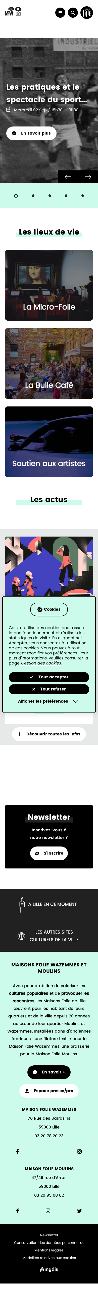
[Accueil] (13, 14)
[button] (73, 13)
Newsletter (49, 1235)
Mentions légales (49, 1250)
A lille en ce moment (52, 904)
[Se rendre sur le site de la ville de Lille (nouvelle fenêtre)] (86, 12)
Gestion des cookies (41, 663)
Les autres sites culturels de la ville (54, 936)
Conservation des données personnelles (49, 1243)
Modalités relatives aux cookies (49, 1258)
